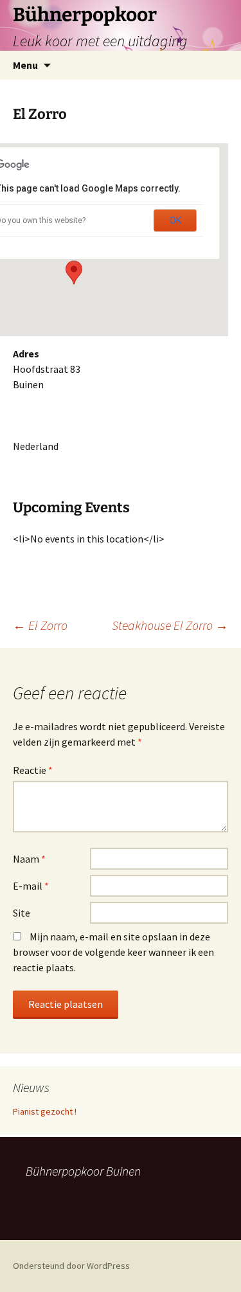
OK (175, 220)
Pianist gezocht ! (44, 1111)
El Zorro (40, 625)
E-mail (31, 885)
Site (21, 912)
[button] (74, 272)
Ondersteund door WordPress (71, 1265)
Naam (29, 858)
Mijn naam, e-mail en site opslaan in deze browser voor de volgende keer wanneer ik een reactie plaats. (113, 952)
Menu (25, 64)
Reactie (33, 770)
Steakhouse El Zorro (170, 625)
